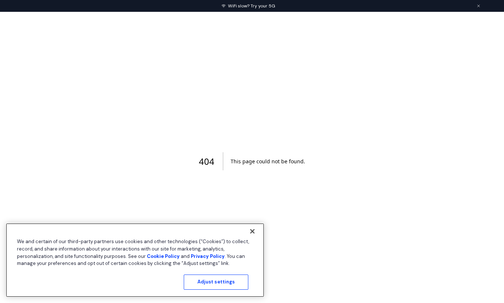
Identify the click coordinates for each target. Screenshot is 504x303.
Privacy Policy (208, 256)
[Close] (252, 231)
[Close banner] (478, 6)
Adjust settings (216, 282)
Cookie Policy (163, 256)
